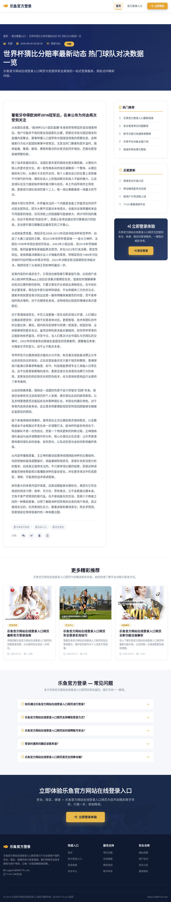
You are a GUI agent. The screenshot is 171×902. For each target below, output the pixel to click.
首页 (118, 6)
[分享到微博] (31, 535)
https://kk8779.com (157, 896)
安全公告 (143, 864)
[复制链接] (47, 535)
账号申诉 (108, 871)
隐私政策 (143, 852)
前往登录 (142, 250)
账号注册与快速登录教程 (137, 133)
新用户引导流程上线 (134, 196)
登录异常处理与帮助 (134, 149)
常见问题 (108, 852)
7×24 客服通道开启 (134, 204)
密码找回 (108, 864)
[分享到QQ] (39, 535)
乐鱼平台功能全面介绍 (135, 141)
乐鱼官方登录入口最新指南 (138, 118)
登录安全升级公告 (133, 180)
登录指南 (72, 864)
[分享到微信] (23, 535)
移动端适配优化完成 (134, 188)
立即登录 (159, 6)
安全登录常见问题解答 (135, 125)
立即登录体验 (88, 817)
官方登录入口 (134, 6)
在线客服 (108, 858)
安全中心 (72, 871)
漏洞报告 (143, 871)
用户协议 (143, 858)
